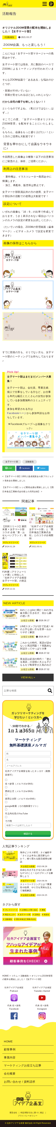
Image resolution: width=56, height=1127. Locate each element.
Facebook (25, 468)
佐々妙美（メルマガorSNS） (20, 783)
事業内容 (9, 1057)
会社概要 (9, 1073)
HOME (8, 1041)
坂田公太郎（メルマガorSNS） (21, 798)
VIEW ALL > (28, 677)
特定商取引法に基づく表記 (32, 1113)
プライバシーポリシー (27, 1116)
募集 (43, 910)
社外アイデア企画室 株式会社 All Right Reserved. (29, 1123)
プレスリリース (11, 910)
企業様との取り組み (29, 910)
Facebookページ (17, 413)
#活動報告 (9, 37)
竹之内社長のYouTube (16, 813)
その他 (8, 821)
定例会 (37, 914)
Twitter (43, 468)
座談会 (46, 914)
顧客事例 (9, 1049)
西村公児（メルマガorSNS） (20, 791)
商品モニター (10, 914)
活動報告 (29, 462)
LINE (9, 468)
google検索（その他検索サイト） (22, 806)
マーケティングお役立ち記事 (22, 1065)
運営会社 (13, 1113)
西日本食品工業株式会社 (26, 919)
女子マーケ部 (11, 462)
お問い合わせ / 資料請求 (19, 1081)
